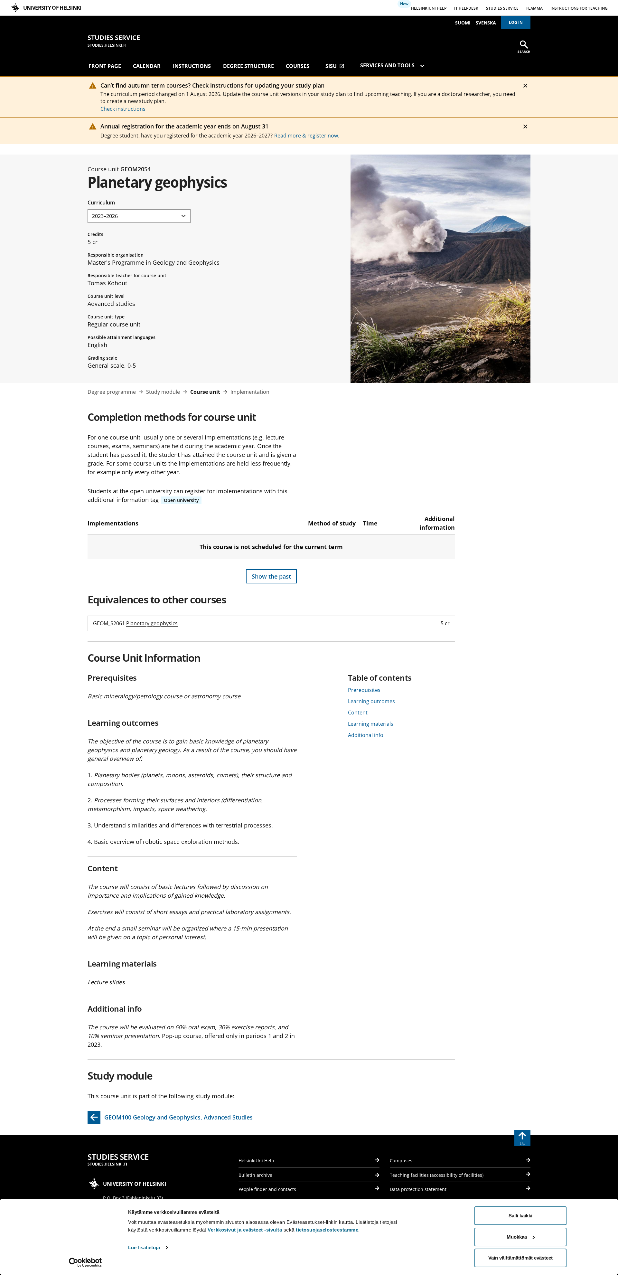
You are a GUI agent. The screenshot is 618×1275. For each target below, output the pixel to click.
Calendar (147, 66)
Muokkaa (517, 1237)
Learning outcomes (371, 701)
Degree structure (248, 66)
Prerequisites (364, 690)
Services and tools (388, 65)
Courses (297, 66)
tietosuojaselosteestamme (327, 1229)
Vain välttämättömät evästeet (520, 1258)
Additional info (365, 735)
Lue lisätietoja (144, 1247)
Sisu (334, 66)
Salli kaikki (520, 1215)
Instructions (192, 66)
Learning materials (370, 723)
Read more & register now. (306, 135)
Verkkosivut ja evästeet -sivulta (245, 1229)
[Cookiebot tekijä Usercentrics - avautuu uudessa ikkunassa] (85, 1262)
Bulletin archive (255, 1175)
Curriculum (101, 202)
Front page (105, 66)
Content (358, 712)
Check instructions (122, 108)
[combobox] (139, 216)
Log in (516, 22)
